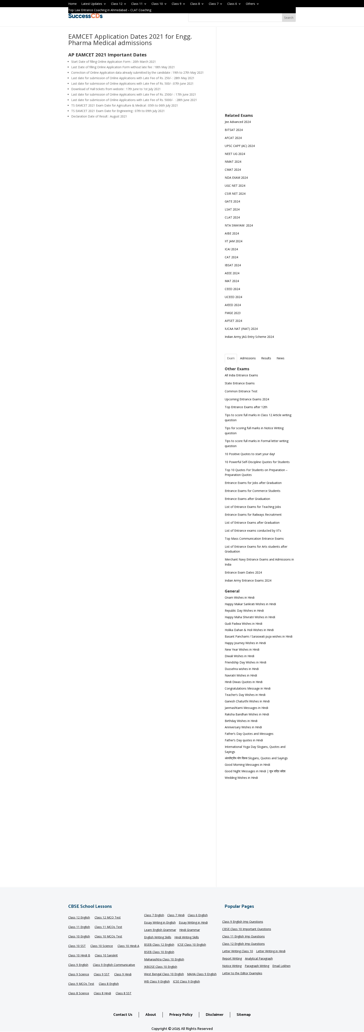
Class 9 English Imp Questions (242, 922)
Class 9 (176, 4)
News (280, 358)
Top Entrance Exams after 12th (246, 407)
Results (266, 358)
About (150, 1014)
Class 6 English (198, 915)
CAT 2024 (232, 257)
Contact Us (122, 1014)
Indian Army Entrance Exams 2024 (248, 580)
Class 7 (213, 4)
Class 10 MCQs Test (108, 936)
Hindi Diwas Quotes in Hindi (244, 682)
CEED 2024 (232, 289)
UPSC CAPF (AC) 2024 (240, 146)
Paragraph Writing (257, 966)
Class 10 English (79, 936)
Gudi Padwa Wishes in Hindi (243, 624)
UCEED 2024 (233, 297)
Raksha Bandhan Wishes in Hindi (247, 714)
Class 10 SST (77, 946)
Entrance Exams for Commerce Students (252, 491)
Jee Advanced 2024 (238, 122)
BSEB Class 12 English (159, 945)
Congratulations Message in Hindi (247, 688)
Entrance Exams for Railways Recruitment (253, 515)
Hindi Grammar (189, 930)
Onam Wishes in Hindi (239, 597)
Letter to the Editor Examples (242, 973)
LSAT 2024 (232, 209)
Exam (231, 358)
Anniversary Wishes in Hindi (243, 727)
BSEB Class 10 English (159, 952)
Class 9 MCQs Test (81, 984)
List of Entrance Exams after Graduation (252, 523)
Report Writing (232, 958)
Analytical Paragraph (259, 958)
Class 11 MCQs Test (108, 927)
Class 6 (232, 4)
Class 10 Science (101, 946)
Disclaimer (214, 1014)
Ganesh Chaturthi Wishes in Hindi (247, 701)
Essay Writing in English (160, 922)
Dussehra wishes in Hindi (242, 669)
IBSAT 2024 (233, 265)
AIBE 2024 (232, 233)
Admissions (248, 358)
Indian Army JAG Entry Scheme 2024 (249, 337)
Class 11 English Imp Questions (243, 936)
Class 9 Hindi (122, 974)
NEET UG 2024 (235, 154)
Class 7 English (154, 915)
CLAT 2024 (233, 217)
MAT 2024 (232, 281)
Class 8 (195, 4)
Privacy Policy (181, 1014)
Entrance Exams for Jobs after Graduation (253, 483)
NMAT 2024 (233, 162)
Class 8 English (109, 984)
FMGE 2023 (233, 313)
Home (72, 4)
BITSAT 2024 (234, 130)
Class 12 (116, 4)
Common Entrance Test (241, 391)
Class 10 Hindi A (128, 946)
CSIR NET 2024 (235, 194)
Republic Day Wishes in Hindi (244, 611)
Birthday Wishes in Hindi (241, 721)
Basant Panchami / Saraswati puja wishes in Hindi (258, 636)
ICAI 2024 (232, 249)
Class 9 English (78, 965)
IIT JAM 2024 (234, 241)
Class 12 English (79, 917)
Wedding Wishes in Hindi (241, 778)
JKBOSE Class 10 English (160, 967)
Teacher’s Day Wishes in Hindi (245, 695)
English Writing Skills (157, 937)
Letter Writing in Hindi (270, 951)
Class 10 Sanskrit (106, 955)
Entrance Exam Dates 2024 (243, 572)
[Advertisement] (260, 72)
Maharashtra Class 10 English (164, 959)
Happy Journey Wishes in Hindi (245, 643)
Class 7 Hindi (176, 915)
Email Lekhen (281, 966)
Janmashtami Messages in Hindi (246, 708)
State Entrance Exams (240, 383)
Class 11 (137, 4)
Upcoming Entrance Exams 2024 (247, 399)
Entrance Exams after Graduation (247, 499)
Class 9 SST (102, 974)
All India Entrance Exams (241, 375)
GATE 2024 (232, 201)
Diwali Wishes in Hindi (239, 656)
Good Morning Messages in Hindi (247, 765)
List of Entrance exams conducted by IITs (253, 531)
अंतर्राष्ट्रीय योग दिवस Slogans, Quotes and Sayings (256, 758)
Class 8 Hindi (102, 993)
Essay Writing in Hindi (193, 922)
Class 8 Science (78, 993)
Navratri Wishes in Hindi (241, 675)
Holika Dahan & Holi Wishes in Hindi (249, 630)
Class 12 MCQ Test (108, 917)
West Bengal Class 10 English (164, 974)
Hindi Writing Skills (186, 937)
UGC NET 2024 (235, 186)
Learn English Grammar (160, 930)
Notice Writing (232, 966)
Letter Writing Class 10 (237, 951)
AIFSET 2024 (233, 321)
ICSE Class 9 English (186, 981)
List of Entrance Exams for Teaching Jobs (253, 507)
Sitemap (244, 1014)
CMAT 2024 (233, 170)
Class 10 (157, 4)
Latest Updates (91, 4)
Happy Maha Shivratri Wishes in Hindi (250, 617)
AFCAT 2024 (233, 138)
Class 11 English (79, 927)
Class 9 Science (78, 974)
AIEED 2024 (233, 305)
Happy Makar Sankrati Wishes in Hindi (250, 604)
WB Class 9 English (157, 981)
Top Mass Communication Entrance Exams (254, 539)
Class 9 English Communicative (114, 965)
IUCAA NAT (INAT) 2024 (241, 329)
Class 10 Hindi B (79, 955)
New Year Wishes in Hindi (242, 649)
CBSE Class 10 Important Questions (246, 929)
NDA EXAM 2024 (236, 178)
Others (250, 4)
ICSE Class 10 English (191, 945)
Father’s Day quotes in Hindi (244, 740)
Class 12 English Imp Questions (243, 944)
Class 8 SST (123, 993)
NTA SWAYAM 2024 (239, 225)
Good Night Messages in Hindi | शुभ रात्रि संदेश (255, 771)
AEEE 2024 (232, 273)
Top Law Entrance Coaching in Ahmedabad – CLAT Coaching (109, 10)
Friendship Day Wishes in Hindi (245, 662)
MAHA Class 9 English (202, 974)
